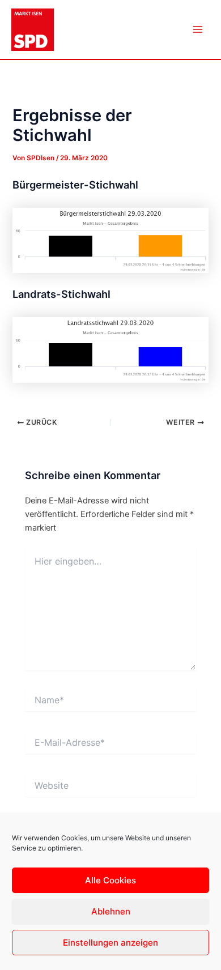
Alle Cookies (110, 880)
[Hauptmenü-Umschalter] (198, 29)
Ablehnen (110, 911)
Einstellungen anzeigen (110, 942)
